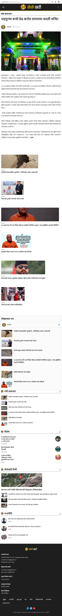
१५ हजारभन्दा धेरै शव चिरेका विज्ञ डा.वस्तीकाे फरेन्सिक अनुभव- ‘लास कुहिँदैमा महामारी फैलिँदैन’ (37, 361)
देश (25, 599)
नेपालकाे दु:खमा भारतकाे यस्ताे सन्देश (25, 340)
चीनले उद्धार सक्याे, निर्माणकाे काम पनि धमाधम (28, 350)
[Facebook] (52, 2)
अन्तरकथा (48, 599)
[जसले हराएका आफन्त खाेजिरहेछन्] (13, 294)
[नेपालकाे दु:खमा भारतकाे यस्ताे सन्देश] (12, 188)
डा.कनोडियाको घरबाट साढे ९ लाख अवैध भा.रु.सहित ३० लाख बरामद (8, 439)
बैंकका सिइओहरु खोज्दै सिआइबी (7, 448)
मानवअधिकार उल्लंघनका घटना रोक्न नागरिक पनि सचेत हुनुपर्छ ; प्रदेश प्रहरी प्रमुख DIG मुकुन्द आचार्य (32, 494)
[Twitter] (55, 2)
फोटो (31, 599)
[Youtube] (58, 2)
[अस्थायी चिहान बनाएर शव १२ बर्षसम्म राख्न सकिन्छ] (16, 241)
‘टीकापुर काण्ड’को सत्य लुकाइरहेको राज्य (18, 535)
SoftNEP (47, 612)
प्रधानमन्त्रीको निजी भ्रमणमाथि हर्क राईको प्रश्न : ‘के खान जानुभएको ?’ (25, 527)
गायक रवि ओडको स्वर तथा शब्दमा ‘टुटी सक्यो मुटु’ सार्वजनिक (23, 505)
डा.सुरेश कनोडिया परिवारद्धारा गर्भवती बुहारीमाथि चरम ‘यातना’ (7, 458)
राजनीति (11, 599)
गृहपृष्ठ (4, 599)
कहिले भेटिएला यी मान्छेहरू (22, 372)
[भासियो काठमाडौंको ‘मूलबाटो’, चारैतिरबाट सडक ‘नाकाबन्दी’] (19, 161)
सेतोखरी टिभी (39, 599)
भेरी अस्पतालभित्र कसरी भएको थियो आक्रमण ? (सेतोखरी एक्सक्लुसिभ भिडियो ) (27, 499)
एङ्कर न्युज (19, 599)
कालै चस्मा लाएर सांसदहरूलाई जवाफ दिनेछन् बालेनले (21, 519)
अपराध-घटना (6, 603)
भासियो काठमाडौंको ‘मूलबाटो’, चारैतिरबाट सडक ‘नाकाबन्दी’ (32, 331)
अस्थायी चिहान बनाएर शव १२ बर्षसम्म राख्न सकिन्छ (29, 381)
